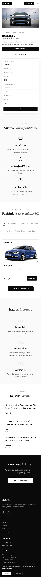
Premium (9, 231)
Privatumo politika (7, 532)
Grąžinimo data (9, 92)
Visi (4, 223)
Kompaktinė (12, 223)
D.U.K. (3, 529)
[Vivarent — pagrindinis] (7, 3)
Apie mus (5, 522)
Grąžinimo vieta (9, 84)
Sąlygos (4, 525)
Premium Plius (20, 231)
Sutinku (6, 573)
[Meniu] (37, 3)
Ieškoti (20, 109)
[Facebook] (3, 512)
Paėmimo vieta (8, 61)
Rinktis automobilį (19, 48)
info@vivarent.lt (7, 545)
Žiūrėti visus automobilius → (20, 288)
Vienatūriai (35, 223)
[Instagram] (8, 512)
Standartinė (24, 223)
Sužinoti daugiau (20, 54)
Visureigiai (31, 231)
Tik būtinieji (17, 573)
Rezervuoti (29, 3)
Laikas (5, 76)
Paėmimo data (8, 68)
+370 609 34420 (7, 542)
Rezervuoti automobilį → (20, 480)
